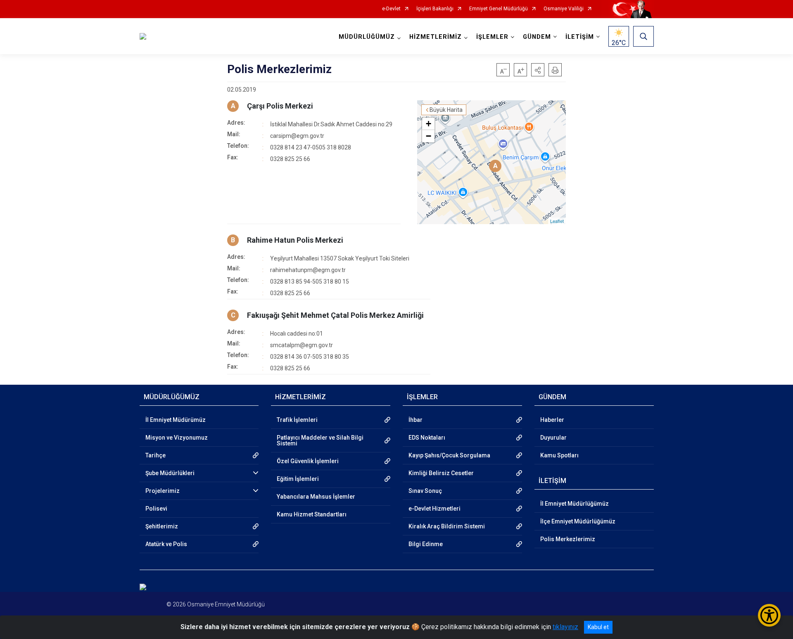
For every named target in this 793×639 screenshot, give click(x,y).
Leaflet (557, 221)
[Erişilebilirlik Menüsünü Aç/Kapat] (769, 615)
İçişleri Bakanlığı (434, 9)
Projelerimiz (162, 491)
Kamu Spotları (559, 455)
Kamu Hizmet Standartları (312, 514)
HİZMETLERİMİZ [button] (435, 36)
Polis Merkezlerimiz (567, 539)
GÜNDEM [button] (537, 36)
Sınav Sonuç (425, 491)
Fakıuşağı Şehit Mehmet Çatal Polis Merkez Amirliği (335, 315)
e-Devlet (391, 9)
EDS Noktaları (426, 437)
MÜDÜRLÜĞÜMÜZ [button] (367, 36)
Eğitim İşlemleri (298, 479)
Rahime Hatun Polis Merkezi (295, 240)
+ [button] (428, 123)
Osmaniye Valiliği (564, 9)
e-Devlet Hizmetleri (434, 508)
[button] (537, 69)
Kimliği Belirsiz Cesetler (441, 473)
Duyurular (553, 437)
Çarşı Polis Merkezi (280, 106)
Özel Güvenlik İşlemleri (308, 461)
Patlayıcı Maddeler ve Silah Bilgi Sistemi (320, 440)
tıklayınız (565, 627)
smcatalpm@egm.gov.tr (301, 345)
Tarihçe (155, 455)
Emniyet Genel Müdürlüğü (498, 9)
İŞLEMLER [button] (492, 36)
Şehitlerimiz (161, 526)
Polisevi (156, 508)
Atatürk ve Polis (166, 544)
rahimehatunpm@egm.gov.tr (308, 270)
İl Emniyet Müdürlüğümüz (574, 503)
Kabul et (598, 627)
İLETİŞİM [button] (579, 36)
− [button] (428, 136)
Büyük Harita (446, 109)
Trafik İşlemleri (297, 420)
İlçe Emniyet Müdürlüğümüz (577, 521)
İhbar (415, 420)
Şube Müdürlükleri (170, 473)
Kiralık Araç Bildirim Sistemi (446, 526)
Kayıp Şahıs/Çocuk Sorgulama (449, 455)
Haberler (552, 420)
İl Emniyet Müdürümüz (175, 420)
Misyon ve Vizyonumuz (176, 437)
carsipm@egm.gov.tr (297, 136)
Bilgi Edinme (425, 544)
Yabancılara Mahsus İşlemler (316, 496)
